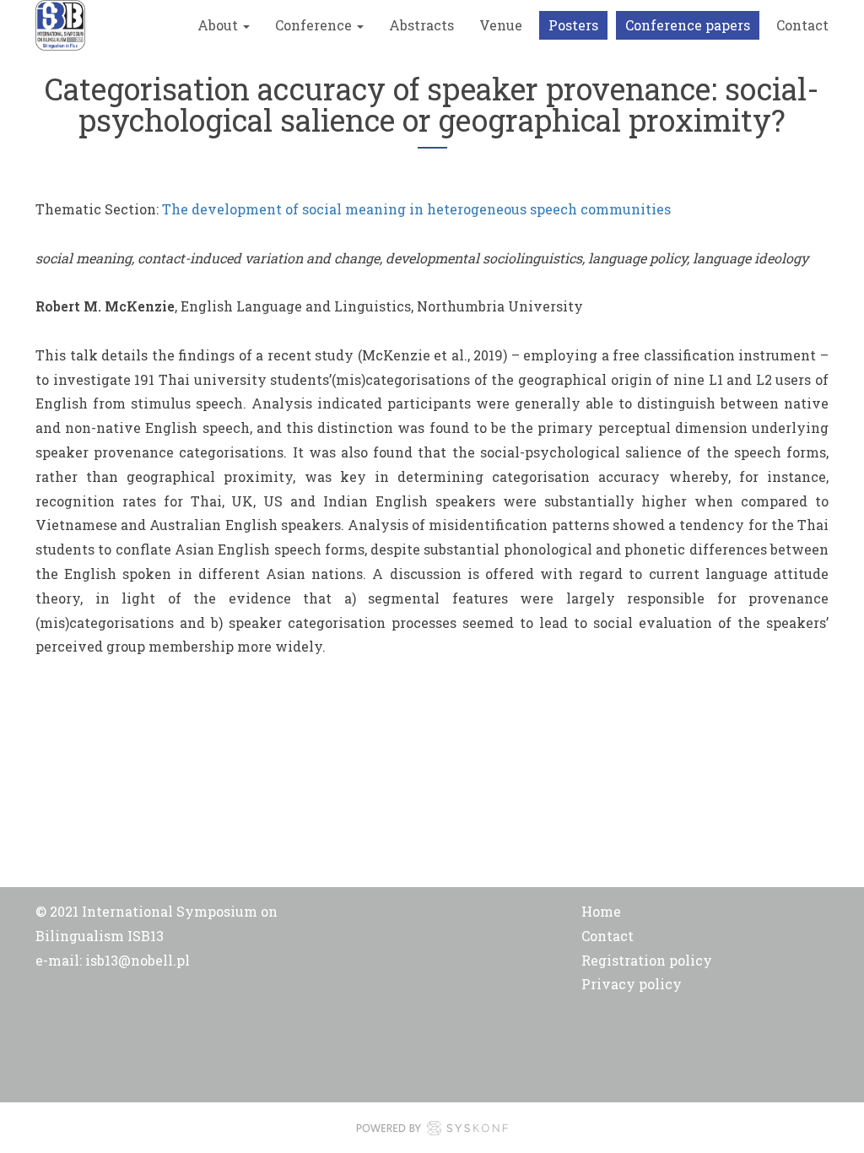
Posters (573, 25)
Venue (500, 25)
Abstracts (421, 25)
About (219, 25)
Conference (315, 25)
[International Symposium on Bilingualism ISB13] (60, 25)
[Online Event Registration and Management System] (432, 1131)
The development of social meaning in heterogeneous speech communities (416, 209)
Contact (802, 25)
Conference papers (687, 25)
